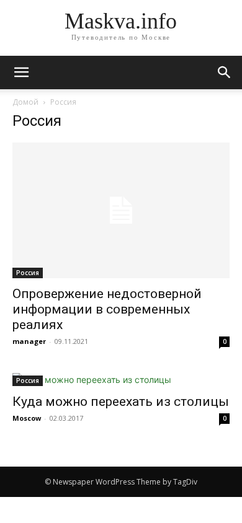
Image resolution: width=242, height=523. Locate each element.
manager (29, 341)
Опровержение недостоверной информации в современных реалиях (107, 309)
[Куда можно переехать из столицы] (121, 379)
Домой (25, 102)
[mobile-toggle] (21, 72)
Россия (27, 272)
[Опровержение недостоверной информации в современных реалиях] (121, 210)
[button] (224, 72)
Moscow (26, 418)
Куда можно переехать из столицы (120, 401)
